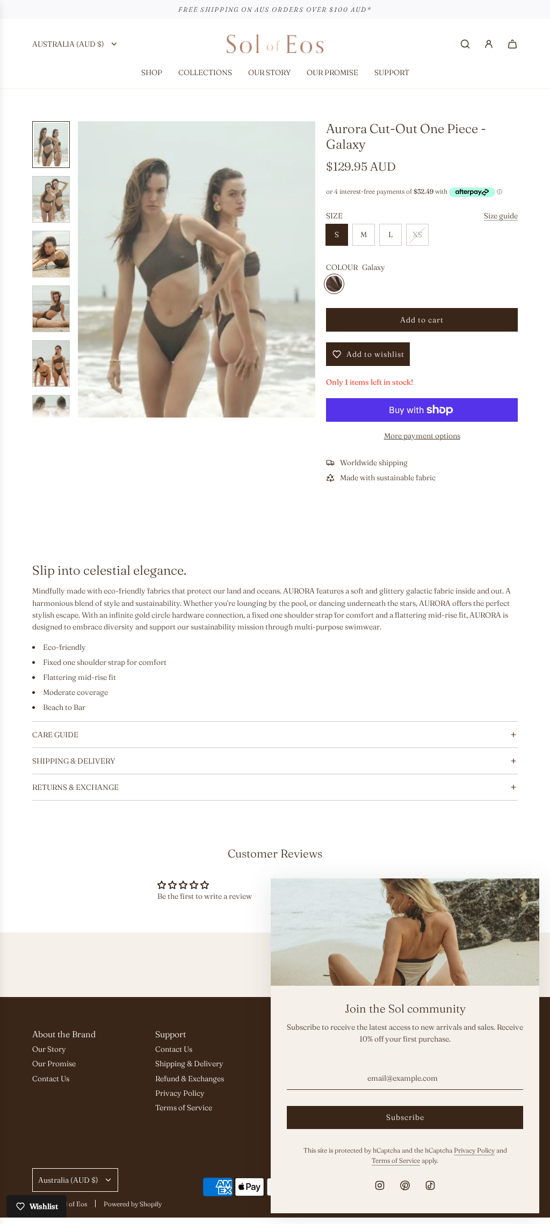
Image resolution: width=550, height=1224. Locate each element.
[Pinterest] (405, 1185)
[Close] (519, 898)
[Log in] (489, 44)
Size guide (501, 216)
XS (417, 234)
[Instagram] (380, 1185)
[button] (91, 269)
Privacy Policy (474, 1150)
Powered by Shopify (133, 1204)
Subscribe (405, 1117)
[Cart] (512, 44)
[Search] (465, 44)
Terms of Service (396, 1160)
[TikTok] (430, 1185)
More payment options (422, 436)
